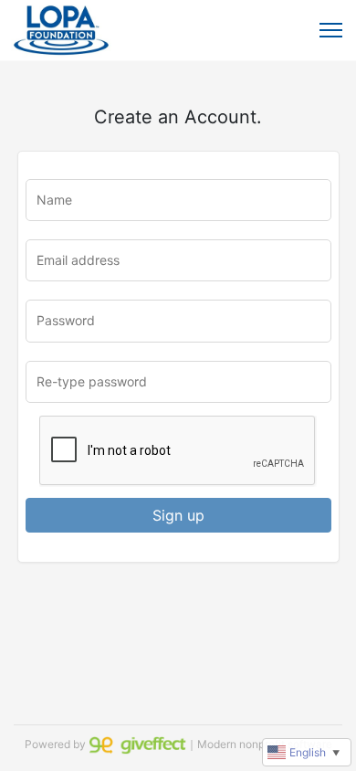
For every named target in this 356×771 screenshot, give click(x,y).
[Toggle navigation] (330, 30)
